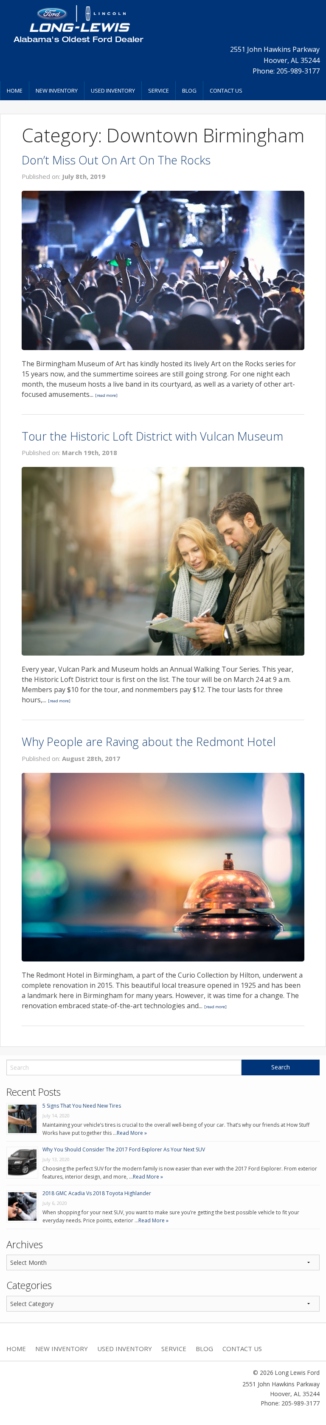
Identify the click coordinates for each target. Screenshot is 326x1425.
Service (158, 90)
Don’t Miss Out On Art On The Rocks (116, 160)
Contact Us (226, 90)
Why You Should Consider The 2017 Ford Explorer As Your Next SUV (123, 1149)
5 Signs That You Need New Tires (81, 1105)
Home (14, 90)
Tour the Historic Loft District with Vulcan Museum (152, 436)
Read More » (132, 1133)
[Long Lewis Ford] (78, 23)
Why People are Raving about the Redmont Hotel (148, 741)
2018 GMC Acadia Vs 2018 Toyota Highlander (96, 1193)
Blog (189, 90)
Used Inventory (113, 90)
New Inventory (57, 90)
